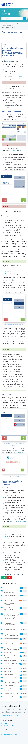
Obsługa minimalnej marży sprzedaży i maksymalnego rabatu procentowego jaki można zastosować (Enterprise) (11, 617)
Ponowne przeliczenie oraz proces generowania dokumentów (13, 53)
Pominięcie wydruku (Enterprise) (9, 630)
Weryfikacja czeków (9, 696)
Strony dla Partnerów (8, 727)
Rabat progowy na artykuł (11, 678)
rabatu (9, 61)
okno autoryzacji (18, 452)
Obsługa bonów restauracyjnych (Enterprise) (11, 648)
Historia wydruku (8, 652)
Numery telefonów (8, 733)
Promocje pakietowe (9, 685)
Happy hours (7, 671)
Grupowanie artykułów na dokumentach (11, 664)
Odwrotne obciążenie (10, 660)
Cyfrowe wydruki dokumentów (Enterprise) (11, 644)
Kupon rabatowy (8, 674)
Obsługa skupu (8, 668)
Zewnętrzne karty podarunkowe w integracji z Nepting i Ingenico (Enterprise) (11, 602)
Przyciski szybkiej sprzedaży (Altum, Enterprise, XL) (11, 591)
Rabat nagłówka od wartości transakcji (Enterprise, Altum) (12, 681)
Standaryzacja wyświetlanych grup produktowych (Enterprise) (11, 624)
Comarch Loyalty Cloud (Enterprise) (10, 596)
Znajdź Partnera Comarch (10, 734)
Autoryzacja (7, 50)
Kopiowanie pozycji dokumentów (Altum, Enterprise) (10, 609)
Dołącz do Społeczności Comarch (12, 715)
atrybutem (14, 279)
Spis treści (5, 723)
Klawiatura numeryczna (10, 587)
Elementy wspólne (10, 36)
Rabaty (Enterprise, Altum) (11, 693)
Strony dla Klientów (8, 725)
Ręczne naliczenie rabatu (13, 48)
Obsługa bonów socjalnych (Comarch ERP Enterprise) (11, 634)
